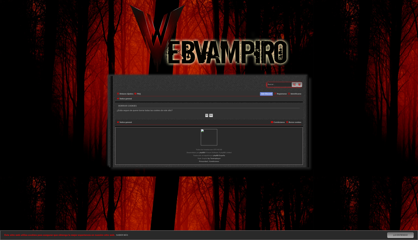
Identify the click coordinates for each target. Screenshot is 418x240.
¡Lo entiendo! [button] (400, 235)
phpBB (202, 152)
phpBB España (219, 155)
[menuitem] (137, 94)
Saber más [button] (122, 235)
